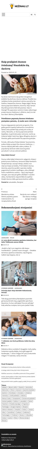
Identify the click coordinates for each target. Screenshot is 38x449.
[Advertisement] (19, 36)
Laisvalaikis (12, 182)
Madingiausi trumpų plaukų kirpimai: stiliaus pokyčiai (15, 367)
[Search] (35, 14)
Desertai (21, 387)
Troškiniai (14, 415)
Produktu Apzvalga (15, 404)
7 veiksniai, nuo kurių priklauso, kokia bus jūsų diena (18, 342)
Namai (30, 401)
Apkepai (4, 387)
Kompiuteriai (16, 398)
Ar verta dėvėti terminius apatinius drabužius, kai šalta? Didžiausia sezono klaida (18, 241)
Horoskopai (12, 393)
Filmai (12, 390)
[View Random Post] (31, 14)
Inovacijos (20, 393)
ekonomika (29, 387)
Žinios (16, 418)
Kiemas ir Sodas (6, 398)
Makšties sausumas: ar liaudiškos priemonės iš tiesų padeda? (18, 373)
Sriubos (24, 409)
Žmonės (4, 421)
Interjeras (28, 393)
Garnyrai (18, 390)
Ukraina (22, 415)
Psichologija (5, 407)
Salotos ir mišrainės (7, 409)
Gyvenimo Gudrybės (7, 288)
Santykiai (17, 409)
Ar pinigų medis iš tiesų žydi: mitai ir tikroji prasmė (15, 370)
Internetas (5, 395)
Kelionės (23, 395)
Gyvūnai (4, 393)
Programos (25, 404)
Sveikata (18, 412)
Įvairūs (10, 418)
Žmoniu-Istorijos (24, 418)
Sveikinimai (26, 412)
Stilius (12, 237)
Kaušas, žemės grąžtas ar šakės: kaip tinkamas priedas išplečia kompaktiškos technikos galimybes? (18, 377)
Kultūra (16, 401)
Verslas (4, 418)
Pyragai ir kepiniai (15, 407)
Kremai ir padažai (7, 401)
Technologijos (6, 415)
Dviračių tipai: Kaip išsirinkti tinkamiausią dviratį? (16, 291)
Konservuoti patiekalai (28, 398)
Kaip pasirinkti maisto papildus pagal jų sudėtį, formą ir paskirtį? (18, 381)
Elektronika (5, 390)
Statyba (31, 409)
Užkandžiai (29, 415)
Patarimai (4, 404)
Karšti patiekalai (14, 395)
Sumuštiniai (11, 412)
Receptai (20, 182)
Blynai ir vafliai (13, 387)
